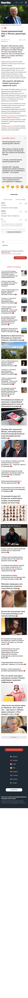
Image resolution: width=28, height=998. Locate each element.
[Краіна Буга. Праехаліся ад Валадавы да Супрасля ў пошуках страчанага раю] (14, 330)
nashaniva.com (15, 802)
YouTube (15, 760)
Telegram (14, 756)
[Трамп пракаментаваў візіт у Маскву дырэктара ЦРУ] (14, 482)
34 (18, 502)
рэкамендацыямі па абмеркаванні (11, 253)
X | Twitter (15, 775)
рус (22, 2)
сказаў (7, 56)
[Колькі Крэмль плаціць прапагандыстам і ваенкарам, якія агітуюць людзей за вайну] (14, 577)
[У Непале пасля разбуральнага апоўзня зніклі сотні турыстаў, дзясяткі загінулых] (14, 559)
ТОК (14, 768)
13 (8, 438)
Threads (14, 783)
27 (14, 570)
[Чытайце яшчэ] (25, 138)
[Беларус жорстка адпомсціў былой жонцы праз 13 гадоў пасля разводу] (14, 550)
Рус (25, 39)
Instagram (15, 771)
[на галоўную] (5, 3)
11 (20, 578)
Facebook (14, 779)
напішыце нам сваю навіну (14, 749)
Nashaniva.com (4, 41)
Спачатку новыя (7, 199)
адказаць (3, 205)
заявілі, (9, 126)
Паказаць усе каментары (14, 232)
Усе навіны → (14, 737)
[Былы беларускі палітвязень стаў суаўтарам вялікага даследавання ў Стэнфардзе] (14, 489)
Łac (22, 39)
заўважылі (23, 95)
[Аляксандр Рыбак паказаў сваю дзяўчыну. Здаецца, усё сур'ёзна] (14, 663)
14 (15, 294)
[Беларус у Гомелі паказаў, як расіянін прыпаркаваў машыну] (14, 670)
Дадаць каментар (20, 257)
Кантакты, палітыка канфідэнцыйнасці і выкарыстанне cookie (14, 797)
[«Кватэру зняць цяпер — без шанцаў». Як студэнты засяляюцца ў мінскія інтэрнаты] (14, 284)
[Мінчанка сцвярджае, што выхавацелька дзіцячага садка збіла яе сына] (14, 595)
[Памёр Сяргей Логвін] (14, 535)
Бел (16, 2)
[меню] (26, 2)
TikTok (14, 764)
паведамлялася (11, 116)
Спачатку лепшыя (20, 199)
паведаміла (23, 89)
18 (24, 670)
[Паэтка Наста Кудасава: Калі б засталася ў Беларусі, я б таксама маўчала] (14, 622)
